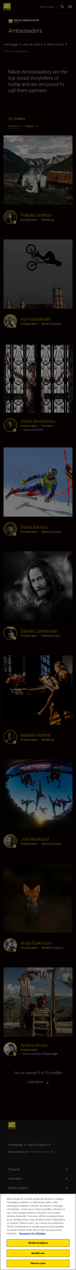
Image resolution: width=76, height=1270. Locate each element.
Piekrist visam (38, 1263)
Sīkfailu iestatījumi (38, 1242)
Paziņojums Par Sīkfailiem (32, 1233)
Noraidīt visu (38, 1253)
